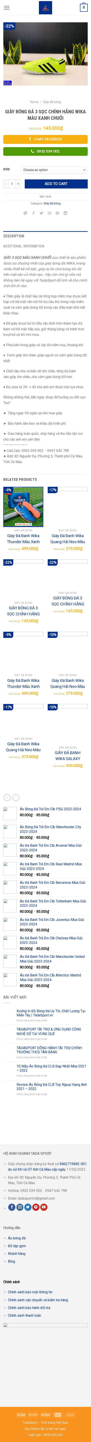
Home (34, 102)
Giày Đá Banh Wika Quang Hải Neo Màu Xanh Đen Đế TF (67, 539)
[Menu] (6, 8)
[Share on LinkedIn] (65, 213)
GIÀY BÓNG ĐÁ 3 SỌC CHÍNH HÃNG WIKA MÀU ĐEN (67, 601)
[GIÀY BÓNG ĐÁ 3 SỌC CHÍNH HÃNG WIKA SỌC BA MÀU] (23, 579)
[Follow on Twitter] (28, 1207)
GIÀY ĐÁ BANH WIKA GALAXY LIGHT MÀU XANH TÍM (67, 756)
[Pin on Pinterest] (57, 213)
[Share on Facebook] (33, 213)
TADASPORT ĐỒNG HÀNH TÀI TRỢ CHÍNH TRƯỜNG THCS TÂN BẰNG (49, 1050)
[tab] (45, 236)
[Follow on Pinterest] (36, 1207)
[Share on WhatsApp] (25, 213)
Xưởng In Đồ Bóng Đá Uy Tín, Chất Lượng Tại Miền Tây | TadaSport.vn (51, 1013)
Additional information (23, 246)
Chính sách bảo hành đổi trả (29, 1308)
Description (13, 236)
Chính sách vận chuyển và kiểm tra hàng (38, 1300)
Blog (11, 1261)
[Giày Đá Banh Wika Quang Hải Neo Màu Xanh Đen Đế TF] (68, 507)
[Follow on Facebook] (11, 1207)
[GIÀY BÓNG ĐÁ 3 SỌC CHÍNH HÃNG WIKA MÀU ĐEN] (68, 574)
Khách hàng (16, 1254)
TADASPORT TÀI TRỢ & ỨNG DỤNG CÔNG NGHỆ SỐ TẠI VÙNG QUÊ (49, 1031)
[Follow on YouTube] (43, 1207)
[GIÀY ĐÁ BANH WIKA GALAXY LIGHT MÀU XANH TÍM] (68, 724)
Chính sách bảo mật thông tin (30, 1292)
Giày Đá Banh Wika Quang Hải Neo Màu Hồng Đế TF (23, 747)
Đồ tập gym (17, 1246)
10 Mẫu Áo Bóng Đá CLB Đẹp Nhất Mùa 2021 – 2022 (51, 1068)
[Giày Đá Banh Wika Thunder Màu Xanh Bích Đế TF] (23, 507)
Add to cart (56, 184)
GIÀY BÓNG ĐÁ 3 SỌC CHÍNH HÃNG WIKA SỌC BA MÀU (23, 611)
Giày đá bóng (52, 102)
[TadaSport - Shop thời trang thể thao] (45, 7)
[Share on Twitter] (41, 213)
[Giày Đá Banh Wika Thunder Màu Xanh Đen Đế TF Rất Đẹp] (23, 652)
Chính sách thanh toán (24, 1315)
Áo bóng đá (17, 1238)
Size (6, 169)
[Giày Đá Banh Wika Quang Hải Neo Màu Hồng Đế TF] (23, 719)
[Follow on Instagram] (20, 1207)
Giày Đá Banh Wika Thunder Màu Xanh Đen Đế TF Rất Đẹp (23, 683)
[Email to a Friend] (49, 213)
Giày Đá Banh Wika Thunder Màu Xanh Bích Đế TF (23, 539)
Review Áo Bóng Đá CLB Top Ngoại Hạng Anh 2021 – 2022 (52, 1086)
